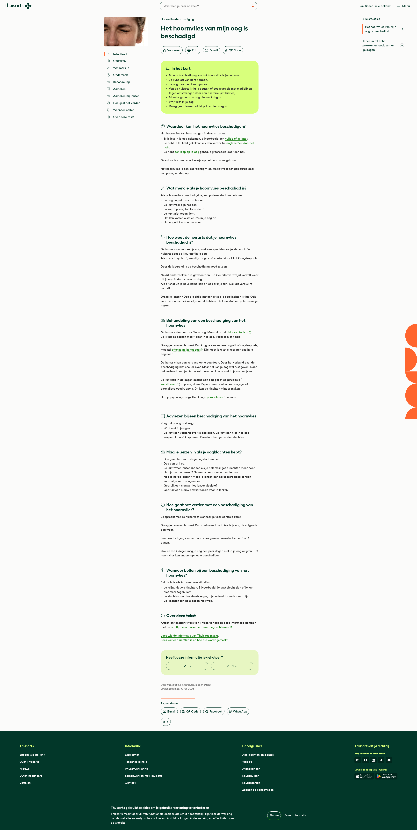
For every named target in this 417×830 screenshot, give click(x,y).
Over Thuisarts (29, 762)
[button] (239, 332)
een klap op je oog (187, 152)
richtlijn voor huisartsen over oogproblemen (200, 627)
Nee (234, 666)
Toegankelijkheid (136, 762)
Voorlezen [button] (173, 50)
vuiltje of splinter (236, 138)
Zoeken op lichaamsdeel (258, 790)
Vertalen (25, 783)
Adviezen (119, 89)
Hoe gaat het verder (126, 103)
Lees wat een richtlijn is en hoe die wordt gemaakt (194, 640)
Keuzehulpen (250, 776)
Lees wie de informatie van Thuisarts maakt (189, 635)
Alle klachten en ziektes (258, 755)
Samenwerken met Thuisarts (143, 776)
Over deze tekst (123, 117)
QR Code (235, 50)
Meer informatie (295, 815)
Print (195, 50)
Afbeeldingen (251, 769)
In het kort (120, 54)
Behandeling (121, 82)
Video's (247, 762)
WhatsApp (240, 711)
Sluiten (274, 815)
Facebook (216, 711)
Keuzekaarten (251, 783)
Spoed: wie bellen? (32, 755)
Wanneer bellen (123, 110)
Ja (189, 666)
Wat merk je (121, 68)
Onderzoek (120, 75)
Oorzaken (119, 61)
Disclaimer (132, 755)
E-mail (214, 50)
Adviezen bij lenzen (126, 96)
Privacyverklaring (136, 769)
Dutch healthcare (31, 776)
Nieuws (24, 769)
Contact (130, 783)
